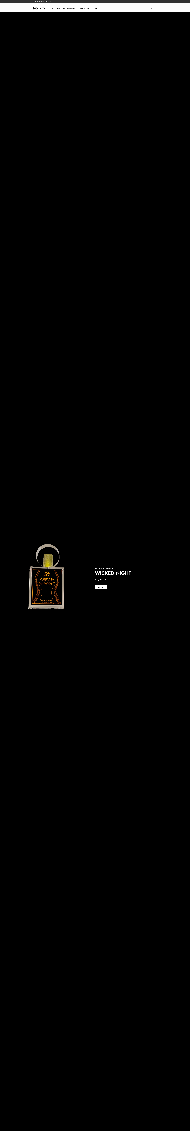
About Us (89, 8)
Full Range (82, 8)
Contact (97, 8)
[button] (150, 8)
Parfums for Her (71, 8)
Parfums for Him (60, 8)
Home (51, 8)
